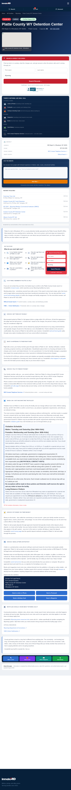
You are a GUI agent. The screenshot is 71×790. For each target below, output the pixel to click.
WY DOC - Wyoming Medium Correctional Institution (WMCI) (21, 206)
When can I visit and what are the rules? (13, 263)
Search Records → (35, 81)
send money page (16, 531)
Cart (36, 9)
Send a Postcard (51, 593)
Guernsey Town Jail (9, 196)
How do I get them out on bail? (34, 252)
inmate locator (15, 288)
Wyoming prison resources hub (20, 619)
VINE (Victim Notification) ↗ (12, 631)
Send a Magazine (51, 598)
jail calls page (15, 386)
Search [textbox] (13, 9)
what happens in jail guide (58, 358)
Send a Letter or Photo (19, 593)
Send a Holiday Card (19, 598)
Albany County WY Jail (10, 217)
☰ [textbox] (68, 3)
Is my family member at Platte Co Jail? (13, 252)
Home (3, 13)
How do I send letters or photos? (13, 268)
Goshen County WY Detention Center (14, 212)
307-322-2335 (54, 29)
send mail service (16, 562)
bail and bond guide (55, 331)
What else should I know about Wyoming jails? (34, 268)
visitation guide (15, 421)
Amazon (61, 569)
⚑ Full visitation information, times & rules (15, 505)
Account (60, 9)
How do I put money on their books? (35, 263)
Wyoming (18, 13)
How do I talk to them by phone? (34, 257)
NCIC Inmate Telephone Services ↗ (57, 151)
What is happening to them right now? (13, 257)
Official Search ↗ (62, 154)
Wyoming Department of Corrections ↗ (15, 628)
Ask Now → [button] (35, 181)
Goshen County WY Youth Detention (14, 201)
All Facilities (10, 13)
